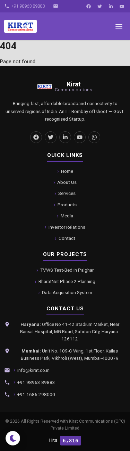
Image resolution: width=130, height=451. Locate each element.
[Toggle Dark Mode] (13, 438)
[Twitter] (99, 6)
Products (67, 204)
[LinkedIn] (110, 6)
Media (67, 215)
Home (67, 171)
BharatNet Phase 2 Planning (66, 281)
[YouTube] (122, 6)
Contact (67, 238)
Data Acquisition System (67, 292)
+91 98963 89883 (36, 382)
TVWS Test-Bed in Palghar (67, 270)
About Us (67, 182)
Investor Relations (67, 227)
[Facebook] (88, 6)
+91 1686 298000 (36, 394)
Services (67, 193)
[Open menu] (119, 26)
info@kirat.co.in (33, 370)
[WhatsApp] (94, 137)
